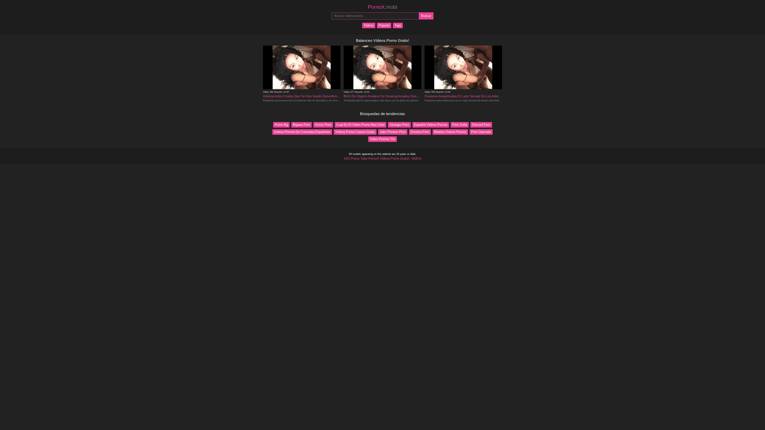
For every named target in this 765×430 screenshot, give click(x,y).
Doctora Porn (420, 132)
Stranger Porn (399, 124)
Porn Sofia (459, 124)
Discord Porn (481, 124)
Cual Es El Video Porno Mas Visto (360, 124)
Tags (397, 25)
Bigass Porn (301, 124)
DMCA (416, 158)
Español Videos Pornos (430, 124)
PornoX (382, 7)
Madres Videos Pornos (450, 132)
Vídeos (369, 25)
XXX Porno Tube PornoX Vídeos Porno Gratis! (376, 158)
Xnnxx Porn (323, 124)
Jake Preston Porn (393, 132)
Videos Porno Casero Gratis (355, 132)
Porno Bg (281, 124)
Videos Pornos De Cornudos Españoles (302, 132)
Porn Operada (481, 132)
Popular (384, 25)
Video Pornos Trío (382, 139)
